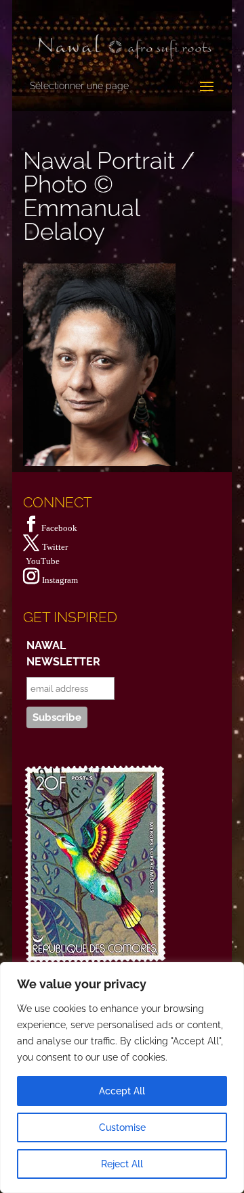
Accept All (122, 1091)
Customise (122, 1127)
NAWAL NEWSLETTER (63, 653)
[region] (122, 1077)
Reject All (122, 1164)
